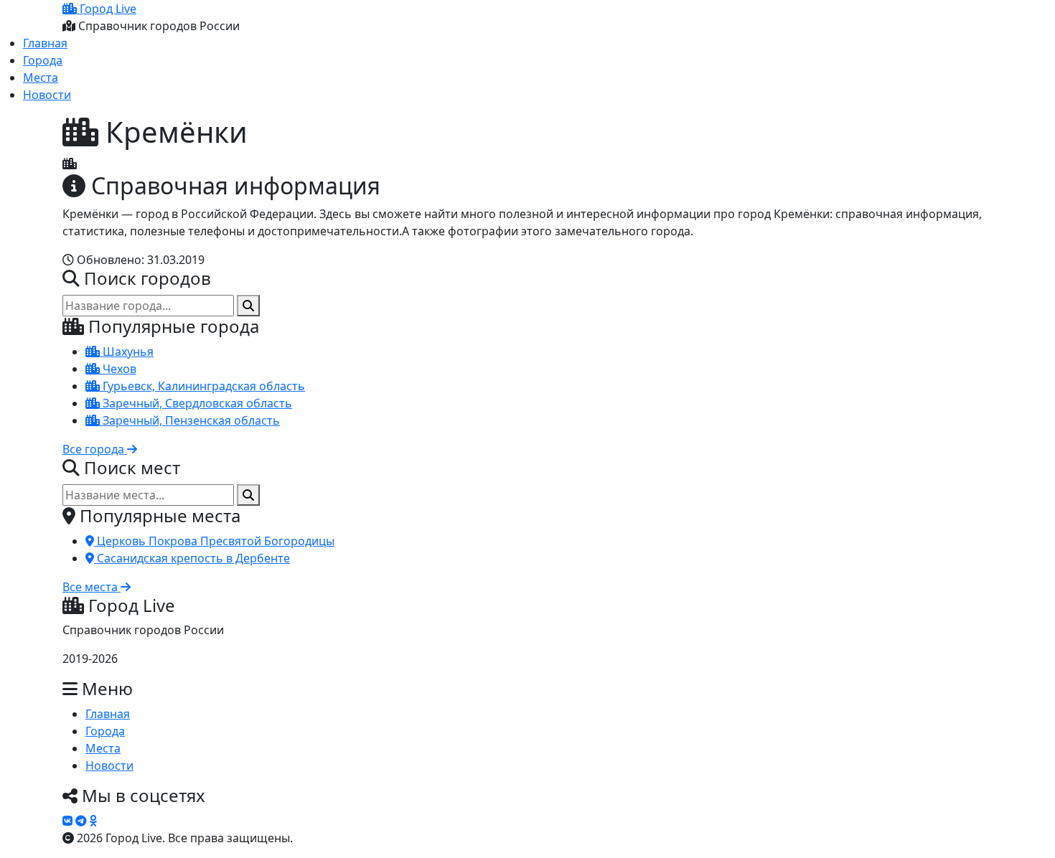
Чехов (118, 369)
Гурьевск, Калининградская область (202, 386)
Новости (47, 95)
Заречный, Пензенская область (190, 420)
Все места (91, 587)
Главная (45, 43)
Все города (94, 449)
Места (40, 77)
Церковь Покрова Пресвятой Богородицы (214, 541)
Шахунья (127, 351)
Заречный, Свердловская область (196, 403)
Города (42, 60)
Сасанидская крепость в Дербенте (192, 558)
